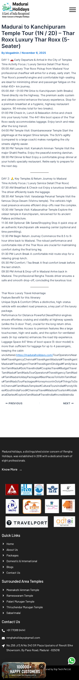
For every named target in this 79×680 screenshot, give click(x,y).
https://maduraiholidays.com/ (34, 355)
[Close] (41, 666)
